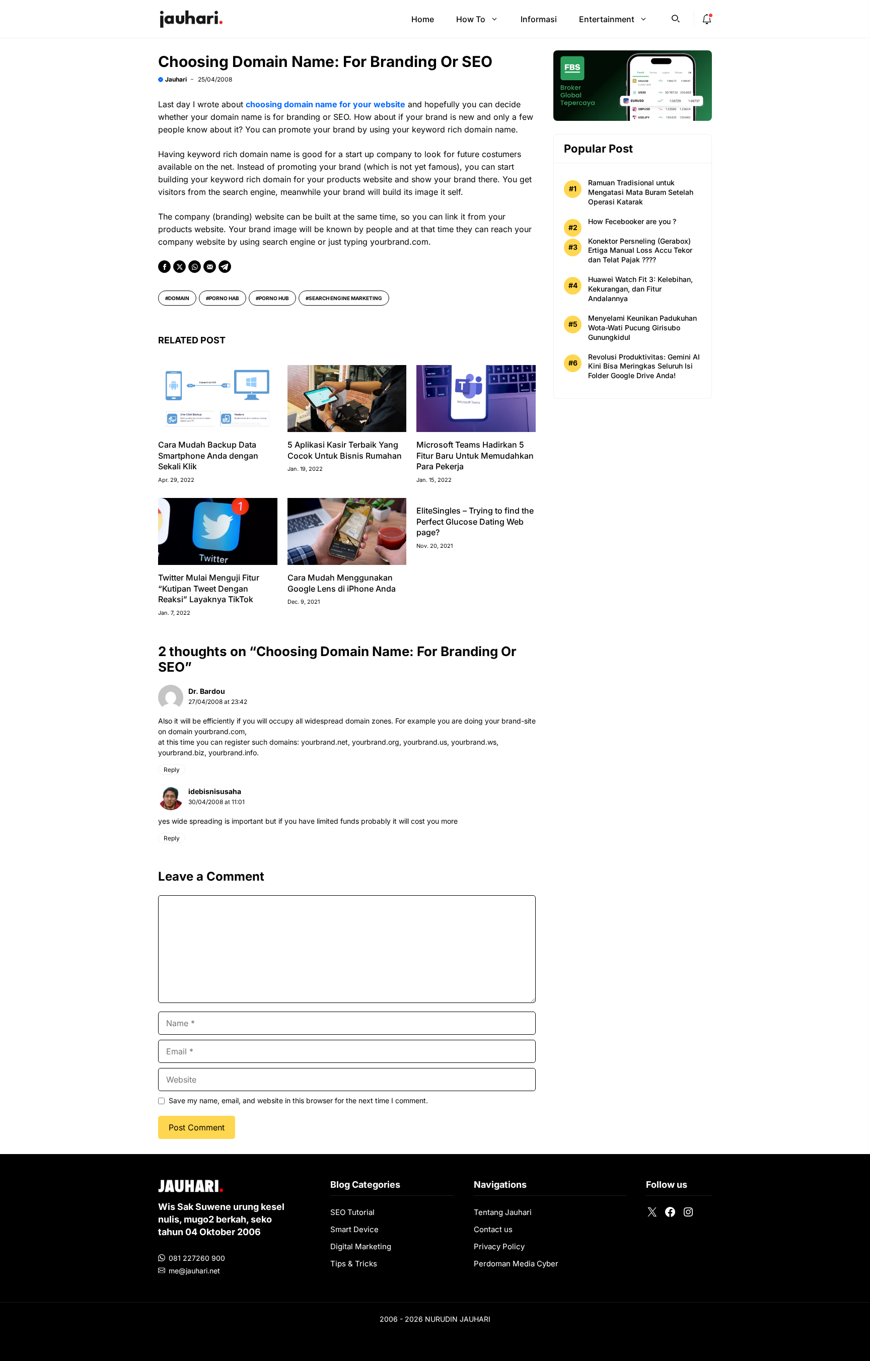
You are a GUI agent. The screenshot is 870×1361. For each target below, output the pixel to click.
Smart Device (354, 1229)
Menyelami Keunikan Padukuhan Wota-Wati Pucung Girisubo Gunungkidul (642, 327)
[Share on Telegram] (225, 266)
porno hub (274, 298)
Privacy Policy (499, 1246)
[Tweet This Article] (179, 266)
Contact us (493, 1229)
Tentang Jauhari (503, 1212)
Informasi (539, 19)
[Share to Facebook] (164, 266)
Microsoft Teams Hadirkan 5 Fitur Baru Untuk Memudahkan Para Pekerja (475, 455)
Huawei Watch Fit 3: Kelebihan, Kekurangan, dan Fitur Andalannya (640, 289)
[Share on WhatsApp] (194, 266)
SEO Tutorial (352, 1212)
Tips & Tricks (353, 1263)
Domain (178, 298)
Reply (172, 769)
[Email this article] (209, 266)
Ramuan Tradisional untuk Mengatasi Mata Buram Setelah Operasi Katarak (640, 192)
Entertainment (606, 19)
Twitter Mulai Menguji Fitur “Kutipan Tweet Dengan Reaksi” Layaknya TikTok (208, 588)
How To (470, 19)
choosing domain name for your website (325, 104)
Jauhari (176, 79)
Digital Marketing (360, 1246)
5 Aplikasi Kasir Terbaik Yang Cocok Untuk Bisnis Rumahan (344, 450)
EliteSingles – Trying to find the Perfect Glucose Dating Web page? (475, 521)
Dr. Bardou (206, 691)
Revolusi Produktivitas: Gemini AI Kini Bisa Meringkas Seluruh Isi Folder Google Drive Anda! (644, 366)
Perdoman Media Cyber (516, 1263)
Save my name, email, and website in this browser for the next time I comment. (298, 1100)
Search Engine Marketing (345, 298)
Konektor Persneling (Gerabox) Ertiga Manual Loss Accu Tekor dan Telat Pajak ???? (640, 250)
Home (422, 19)
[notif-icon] (707, 19)
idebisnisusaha (214, 791)
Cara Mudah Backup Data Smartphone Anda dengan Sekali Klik (208, 455)
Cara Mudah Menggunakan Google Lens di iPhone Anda (341, 583)
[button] (676, 18)
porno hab (224, 298)
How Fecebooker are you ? (632, 221)
